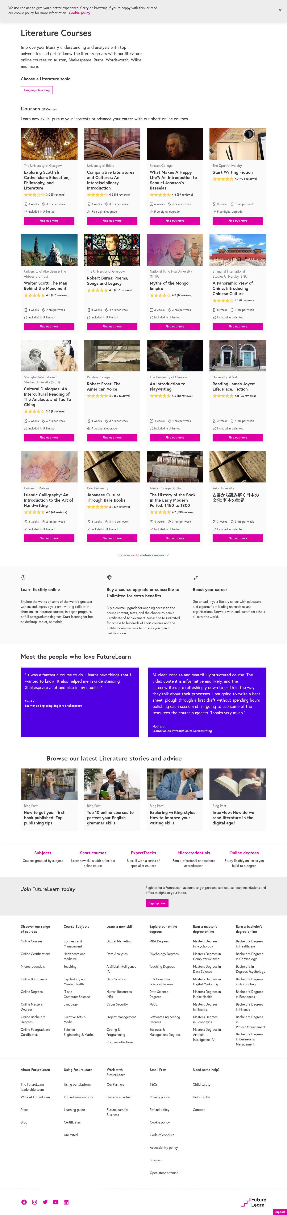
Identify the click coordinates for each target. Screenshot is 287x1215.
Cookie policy (79, 13)
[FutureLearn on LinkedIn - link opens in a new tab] (66, 1202)
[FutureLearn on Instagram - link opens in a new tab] (34, 1202)
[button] (37, 89)
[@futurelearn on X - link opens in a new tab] (45, 1202)
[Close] (280, 10)
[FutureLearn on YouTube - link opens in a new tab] (55, 1202)
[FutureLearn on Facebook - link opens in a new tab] (24, 1202)
